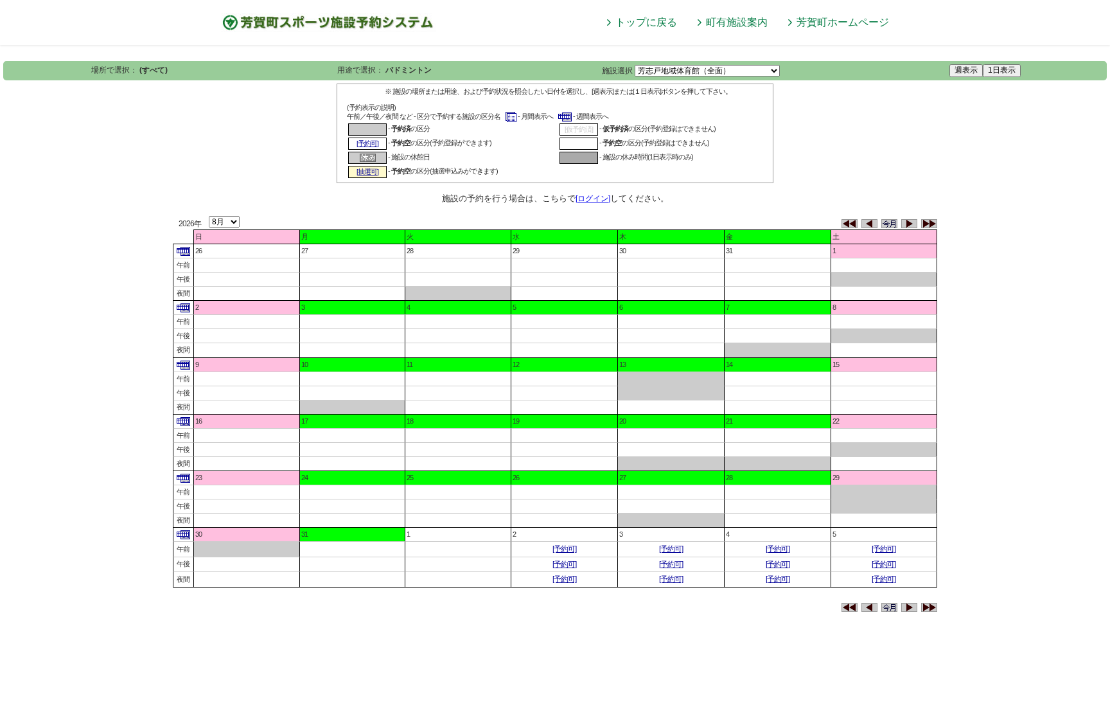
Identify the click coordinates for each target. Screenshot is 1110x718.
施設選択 (617, 70)
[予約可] (564, 548)
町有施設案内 (737, 22)
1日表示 (1002, 70)
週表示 (966, 70)
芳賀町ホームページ (843, 22)
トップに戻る (646, 22)
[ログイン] (593, 198)
